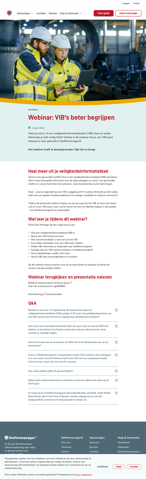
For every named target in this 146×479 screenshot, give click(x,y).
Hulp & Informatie (69, 13)
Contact (136, 3)
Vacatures (66, 447)
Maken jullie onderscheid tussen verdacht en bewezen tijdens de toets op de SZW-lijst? (68, 382)
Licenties (41, 13)
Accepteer (134, 466)
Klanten (53, 13)
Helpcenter (123, 447)
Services (93, 447)
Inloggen (125, 3)
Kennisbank (33, 109)
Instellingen (102, 466)
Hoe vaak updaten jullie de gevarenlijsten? (50, 371)
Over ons (65, 442)
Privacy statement (83, 474)
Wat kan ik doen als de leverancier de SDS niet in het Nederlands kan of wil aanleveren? (68, 344)
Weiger (119, 466)
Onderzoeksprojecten (129, 451)
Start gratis (104, 13)
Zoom (66, 282)
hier (42, 294)
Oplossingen (23, 13)
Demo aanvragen (128, 13)
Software (94, 442)
